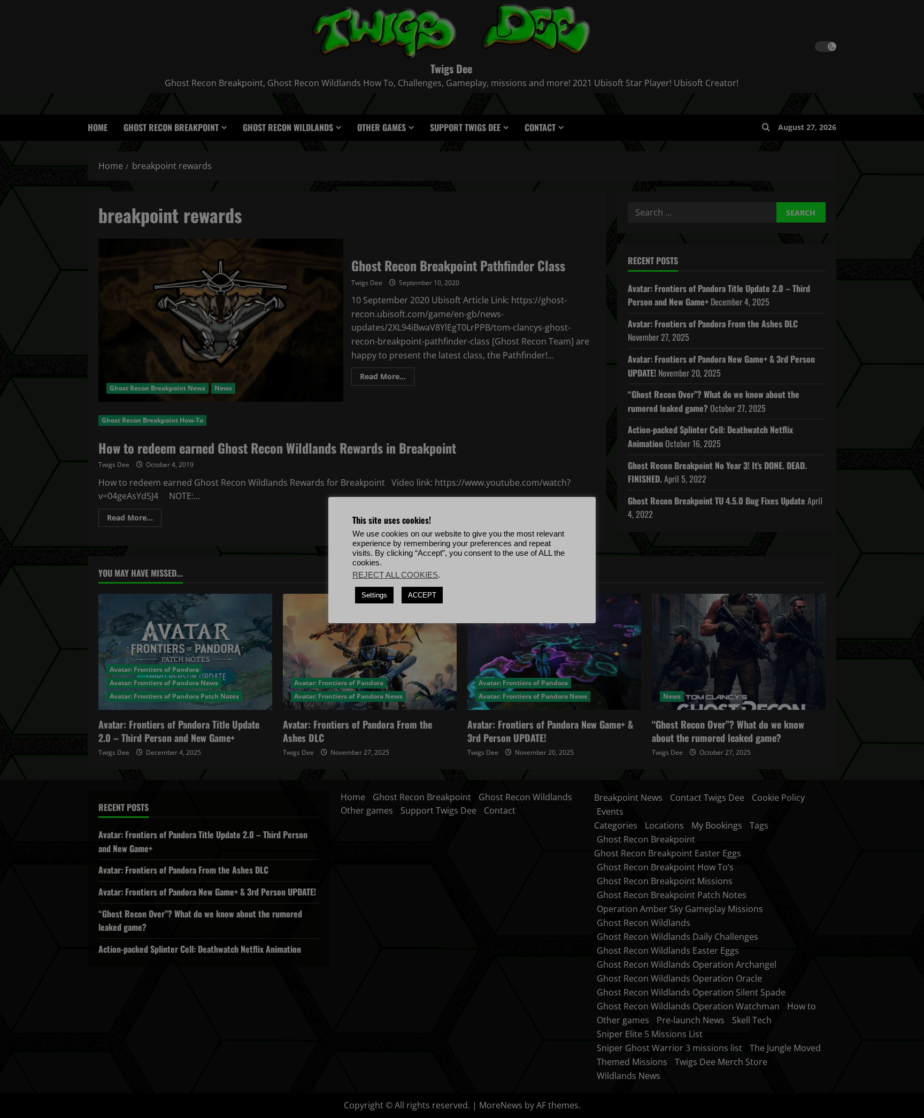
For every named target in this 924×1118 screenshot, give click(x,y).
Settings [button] (374, 595)
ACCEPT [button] (422, 595)
